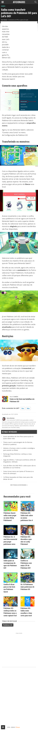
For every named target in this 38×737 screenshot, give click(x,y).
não (28, 408)
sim (22, 408)
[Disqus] (19, 694)
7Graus (18, 727)
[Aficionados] (19, 2)
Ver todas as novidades (18, 485)
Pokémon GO (7, 625)
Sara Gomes (10, 418)
